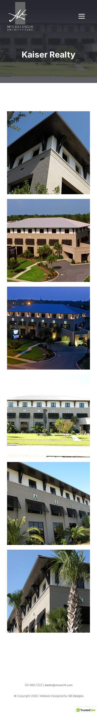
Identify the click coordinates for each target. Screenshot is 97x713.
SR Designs (75, 696)
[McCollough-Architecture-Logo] (19, 3)
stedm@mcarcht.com (58, 685)
